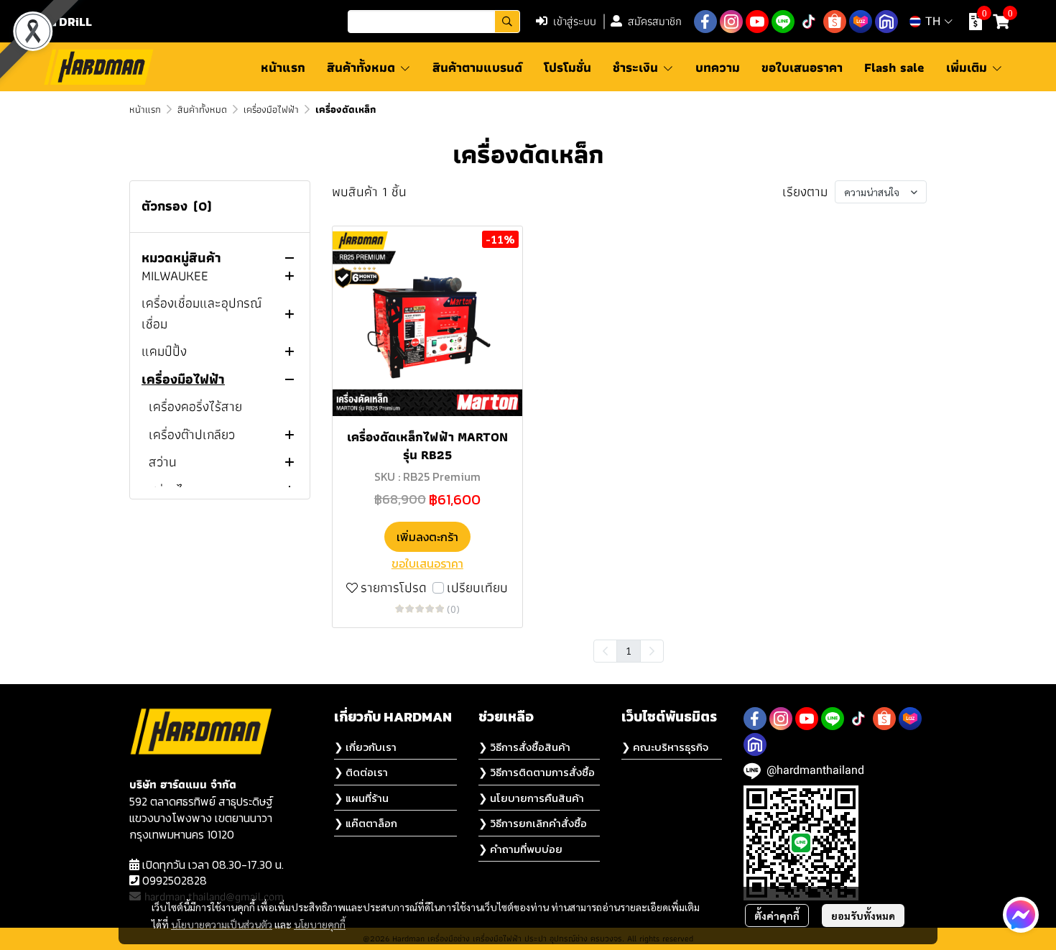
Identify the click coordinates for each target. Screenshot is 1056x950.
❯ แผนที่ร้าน (361, 798)
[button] (434, 21)
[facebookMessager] (1020, 914)
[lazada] (860, 21)
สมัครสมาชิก (655, 21)
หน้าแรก (145, 109)
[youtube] (757, 21)
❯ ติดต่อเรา (361, 772)
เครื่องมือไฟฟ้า (271, 109)
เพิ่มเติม (968, 67)
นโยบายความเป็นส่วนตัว (221, 924)
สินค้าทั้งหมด (202, 109)
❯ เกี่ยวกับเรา (365, 747)
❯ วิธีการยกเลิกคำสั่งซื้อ (532, 823)
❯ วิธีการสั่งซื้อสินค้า (524, 747)
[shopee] (834, 21)
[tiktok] (808, 21)
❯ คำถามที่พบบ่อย (520, 849)
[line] (783, 21)
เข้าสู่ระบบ (574, 21)
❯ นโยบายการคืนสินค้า (531, 798)
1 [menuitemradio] (628, 650)
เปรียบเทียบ (477, 588)
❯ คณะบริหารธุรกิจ (664, 747)
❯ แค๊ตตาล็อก (365, 823)
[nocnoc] (886, 21)
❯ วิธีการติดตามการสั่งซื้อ (536, 772)
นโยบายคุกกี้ (320, 924)
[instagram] (731, 21)
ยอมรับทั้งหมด (863, 915)
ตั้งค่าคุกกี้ (777, 915)
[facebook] (705, 21)
